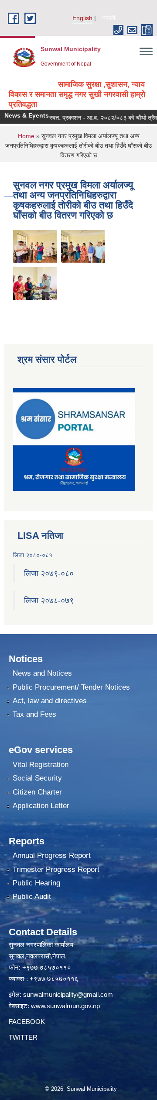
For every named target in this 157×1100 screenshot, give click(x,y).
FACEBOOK (27, 1021)
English (82, 17)
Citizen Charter (37, 792)
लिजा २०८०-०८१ (32, 555)
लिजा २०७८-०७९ (49, 600)
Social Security (37, 778)
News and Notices (42, 673)
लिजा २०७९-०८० (49, 573)
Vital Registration (40, 764)
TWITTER (23, 1037)
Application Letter (41, 806)
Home (26, 135)
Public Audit (32, 896)
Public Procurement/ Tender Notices (71, 687)
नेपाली (108, 17)
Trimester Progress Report (56, 869)
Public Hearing (36, 883)
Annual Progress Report (52, 855)
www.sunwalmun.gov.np (65, 1006)
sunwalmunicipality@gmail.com (68, 994)
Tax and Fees (34, 714)
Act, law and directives (50, 701)
